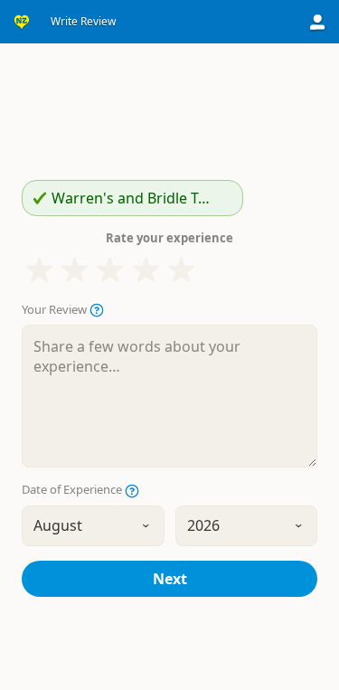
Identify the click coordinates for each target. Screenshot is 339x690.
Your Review (55, 309)
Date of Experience (73, 489)
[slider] (110, 270)
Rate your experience (169, 238)
